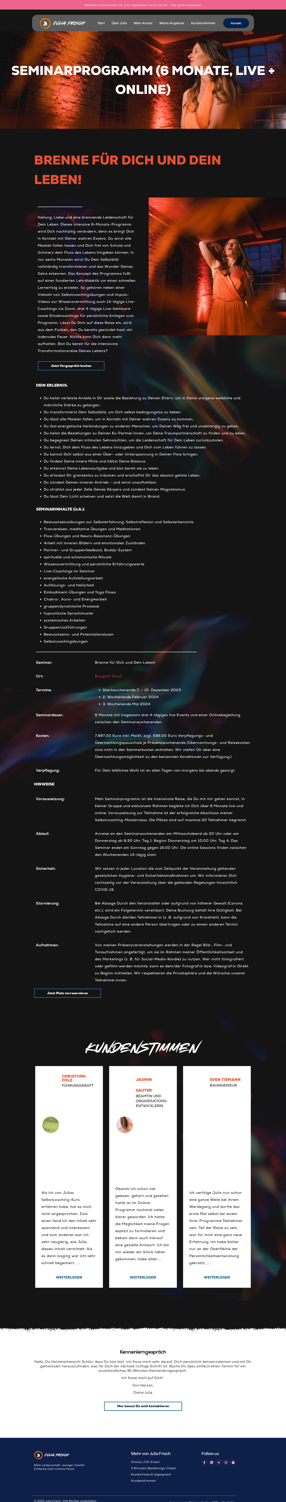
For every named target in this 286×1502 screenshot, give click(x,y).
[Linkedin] (212, 1462)
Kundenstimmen (203, 23)
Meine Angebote (172, 23)
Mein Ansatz (143, 23)
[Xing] (219, 1462)
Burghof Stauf (108, 676)
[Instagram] (226, 1462)
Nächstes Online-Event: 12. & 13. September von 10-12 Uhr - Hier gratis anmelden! (143, 5)
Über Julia (119, 23)
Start (101, 23)
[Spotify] (233, 1462)
